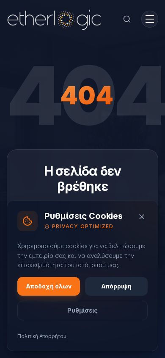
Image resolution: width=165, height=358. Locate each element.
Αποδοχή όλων (49, 286)
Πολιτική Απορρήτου (41, 336)
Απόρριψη (116, 286)
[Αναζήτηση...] (127, 19)
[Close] (142, 217)
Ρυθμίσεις (82, 310)
